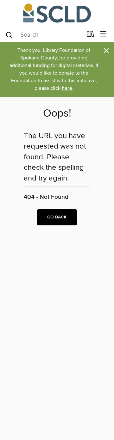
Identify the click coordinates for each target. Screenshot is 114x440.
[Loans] (90, 35)
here (67, 88)
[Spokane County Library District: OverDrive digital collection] (57, 13)
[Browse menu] (103, 34)
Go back (57, 217)
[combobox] (44, 34)
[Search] (9, 34)
